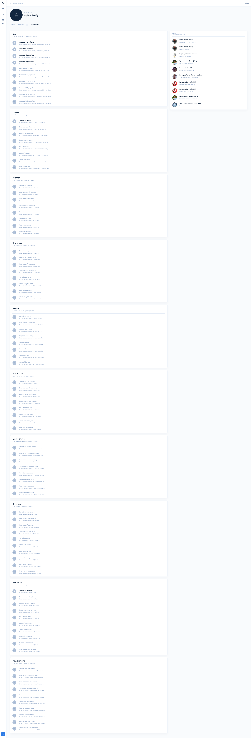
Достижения (35, 24)
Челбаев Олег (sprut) (186, 40)
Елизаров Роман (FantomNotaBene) (191, 75)
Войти (247, 3)
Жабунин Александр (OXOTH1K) (190, 103)
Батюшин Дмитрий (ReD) (187, 82)
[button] (3, 30)
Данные (12, 24)
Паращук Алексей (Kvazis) (188, 54)
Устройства (23, 24)
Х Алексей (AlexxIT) (185, 68)
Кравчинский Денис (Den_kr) (188, 61)
